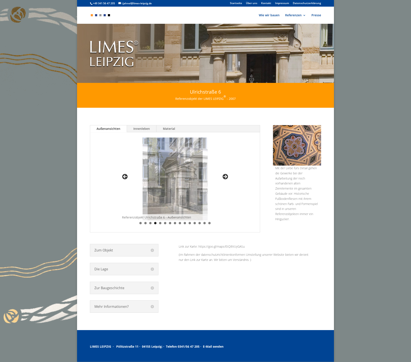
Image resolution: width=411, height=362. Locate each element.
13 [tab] (200, 223)
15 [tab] (210, 223)
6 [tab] (165, 223)
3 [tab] (150, 223)
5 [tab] (160, 223)
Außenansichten (108, 129)
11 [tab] (190, 223)
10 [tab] (185, 223)
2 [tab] (145, 223)
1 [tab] (140, 223)
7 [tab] (170, 223)
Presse (316, 15)
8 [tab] (175, 223)
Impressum (282, 3)
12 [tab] (195, 223)
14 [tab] (205, 223)
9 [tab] (180, 223)
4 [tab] (155, 223)
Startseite (236, 3)
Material (169, 129)
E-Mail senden (213, 346)
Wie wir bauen (269, 15)
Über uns (251, 3)
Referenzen (293, 15)
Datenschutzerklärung (307, 3)
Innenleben (141, 129)
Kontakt (266, 3)
